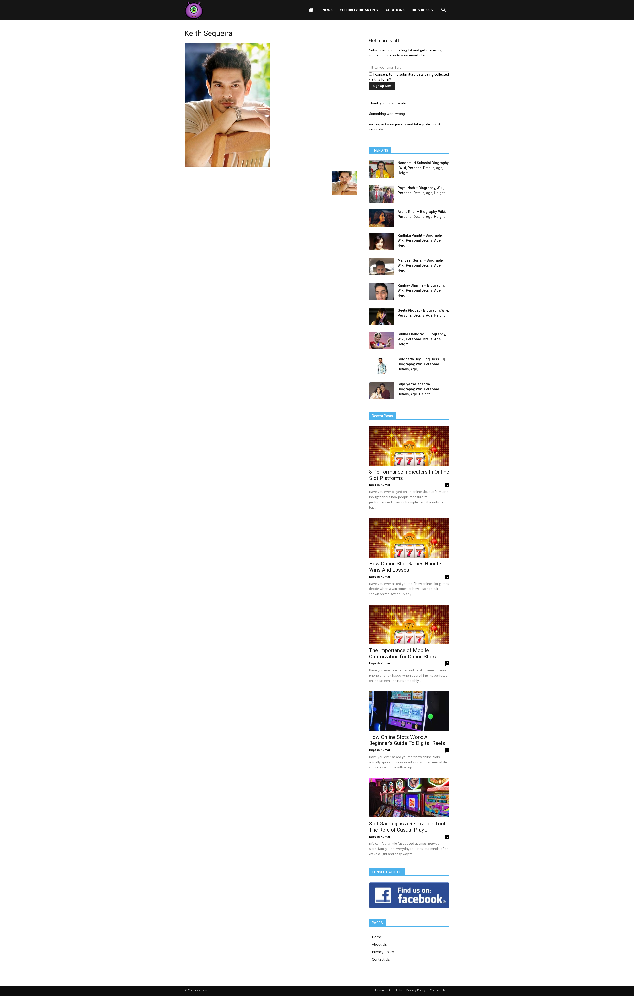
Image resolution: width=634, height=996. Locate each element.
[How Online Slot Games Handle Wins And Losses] (409, 538)
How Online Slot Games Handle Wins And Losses (405, 567)
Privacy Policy (383, 951)
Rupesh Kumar (379, 484)
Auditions (395, 10)
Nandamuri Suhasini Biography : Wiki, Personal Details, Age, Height (423, 168)
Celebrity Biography (359, 10)
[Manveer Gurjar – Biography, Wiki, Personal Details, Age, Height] (381, 266)
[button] (443, 10)
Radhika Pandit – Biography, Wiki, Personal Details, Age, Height (420, 240)
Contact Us (381, 959)
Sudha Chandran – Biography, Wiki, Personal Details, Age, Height (422, 339)
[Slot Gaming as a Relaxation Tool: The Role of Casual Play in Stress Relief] (409, 797)
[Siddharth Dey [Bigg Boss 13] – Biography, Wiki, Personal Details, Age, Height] (381, 365)
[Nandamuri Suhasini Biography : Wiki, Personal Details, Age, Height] (381, 169)
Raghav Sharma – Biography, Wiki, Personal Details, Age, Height (421, 290)
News (327, 10)
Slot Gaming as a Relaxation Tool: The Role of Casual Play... (407, 827)
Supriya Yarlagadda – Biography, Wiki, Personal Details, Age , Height (418, 389)
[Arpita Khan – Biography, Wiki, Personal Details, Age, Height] (381, 218)
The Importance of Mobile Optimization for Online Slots (402, 653)
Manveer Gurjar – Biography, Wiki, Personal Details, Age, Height (421, 265)
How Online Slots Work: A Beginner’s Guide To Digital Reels (407, 740)
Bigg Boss (421, 10)
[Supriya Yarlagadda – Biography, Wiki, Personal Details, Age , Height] (381, 390)
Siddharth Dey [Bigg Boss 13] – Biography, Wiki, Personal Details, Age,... (423, 364)
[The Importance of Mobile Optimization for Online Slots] (409, 624)
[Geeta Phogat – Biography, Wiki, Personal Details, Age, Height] (381, 316)
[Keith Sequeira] (227, 165)
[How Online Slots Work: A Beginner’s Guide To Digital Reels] (409, 711)
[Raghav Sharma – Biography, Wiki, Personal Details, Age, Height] (381, 291)
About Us (379, 944)
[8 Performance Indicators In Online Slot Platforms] (409, 446)
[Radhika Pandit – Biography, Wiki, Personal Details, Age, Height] (381, 241)
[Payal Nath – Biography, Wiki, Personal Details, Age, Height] (381, 194)
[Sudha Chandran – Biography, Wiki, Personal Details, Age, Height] (381, 340)
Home (377, 937)
